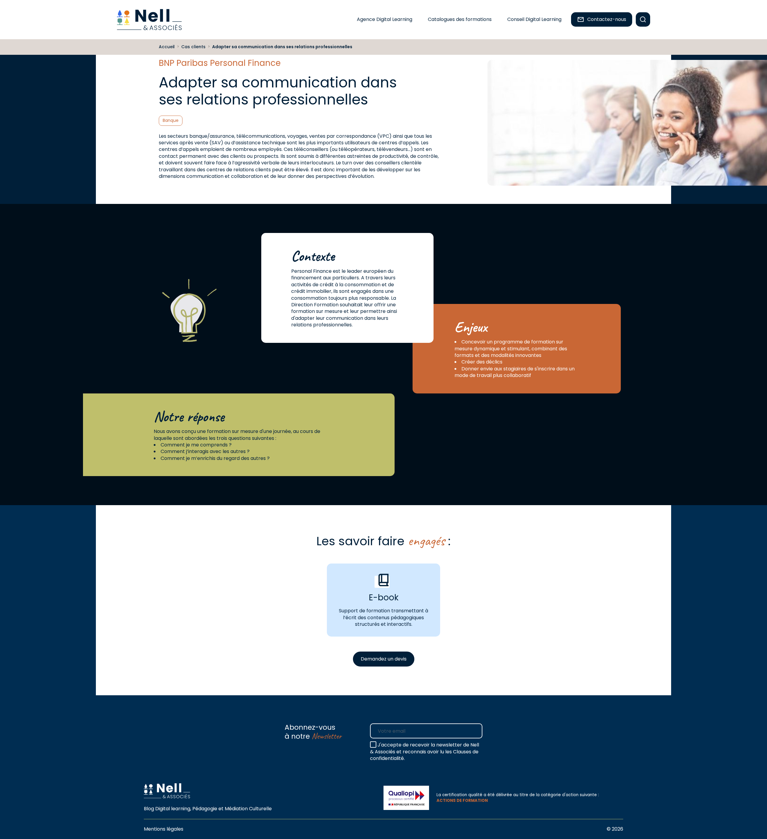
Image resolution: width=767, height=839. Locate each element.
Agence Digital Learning (384, 19)
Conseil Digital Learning (534, 19)
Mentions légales (163, 829)
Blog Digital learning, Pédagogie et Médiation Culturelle (208, 808)
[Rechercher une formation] (643, 19)
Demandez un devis (384, 658)
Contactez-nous (606, 19)
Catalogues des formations (460, 19)
